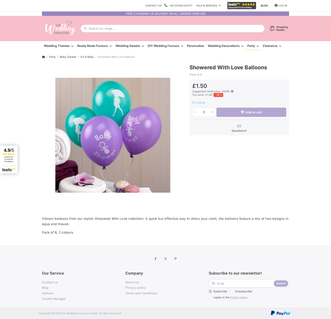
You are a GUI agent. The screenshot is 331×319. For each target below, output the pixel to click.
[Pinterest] (175, 258)
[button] (231, 91)
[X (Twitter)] (165, 258)
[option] (113, 135)
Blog (264, 5)
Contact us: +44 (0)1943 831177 (168, 5)
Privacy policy (239, 297)
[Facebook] (156, 258)
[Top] (43, 57)
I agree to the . (230, 297)
